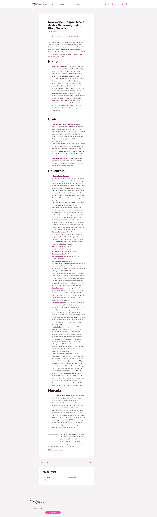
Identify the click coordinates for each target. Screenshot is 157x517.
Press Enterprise (57, 288)
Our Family (77, 4)
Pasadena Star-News (58, 249)
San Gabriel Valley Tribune (60, 251)
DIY (69, 4)
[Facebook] (105, 4)
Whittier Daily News (58, 246)
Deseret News (73, 124)
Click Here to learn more (55, 450)
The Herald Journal (59, 143)
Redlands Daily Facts (58, 261)
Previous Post (44, 462)
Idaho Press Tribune (59, 86)
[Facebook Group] (112, 4)
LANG (60, 203)
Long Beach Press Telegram (61, 237)
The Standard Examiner (60, 158)
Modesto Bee (57, 327)
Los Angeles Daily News (59, 241)
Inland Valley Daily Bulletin (60, 256)
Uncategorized (52, 32)
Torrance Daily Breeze (59, 232)
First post (47, 477)
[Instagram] (108, 4)
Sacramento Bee (58, 302)
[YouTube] (122, 4)
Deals (53, 4)
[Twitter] (119, 4)
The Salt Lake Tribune (60, 124)
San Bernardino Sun (58, 254)
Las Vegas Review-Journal (61, 395)
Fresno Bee (55, 353)
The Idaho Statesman (60, 66)
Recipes (61, 4)
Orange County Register (61, 176)
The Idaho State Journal (60, 100)
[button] (48, 4)
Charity (45, 4)
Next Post (90, 462)
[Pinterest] (115, 4)
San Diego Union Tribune (60, 263)
